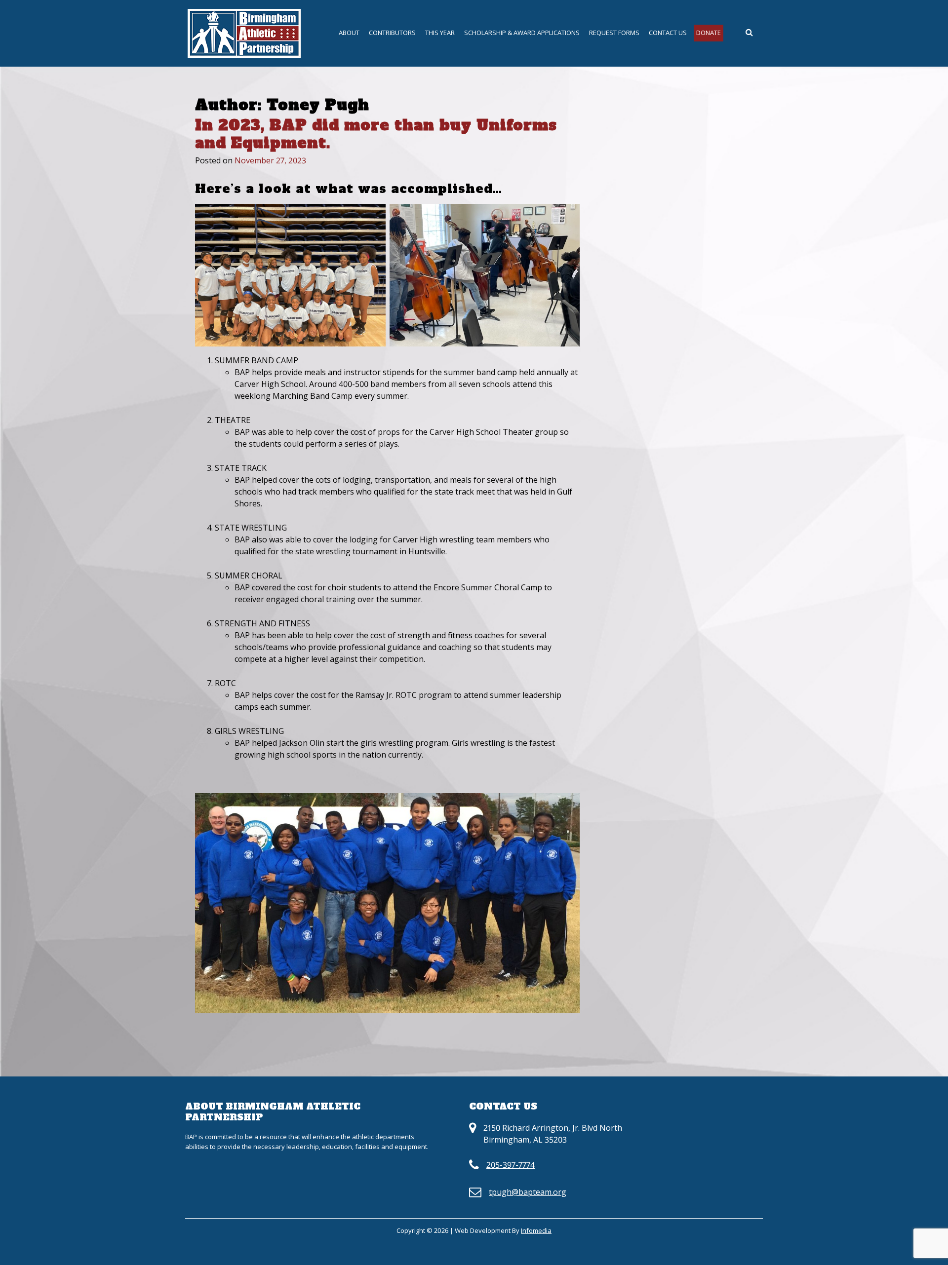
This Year (440, 32)
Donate (708, 32)
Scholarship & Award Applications (522, 32)
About (349, 32)
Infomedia (536, 1230)
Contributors (392, 32)
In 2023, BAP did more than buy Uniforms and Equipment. (376, 134)
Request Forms (614, 32)
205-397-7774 (510, 1164)
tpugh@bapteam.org (527, 1192)
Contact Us (668, 32)
